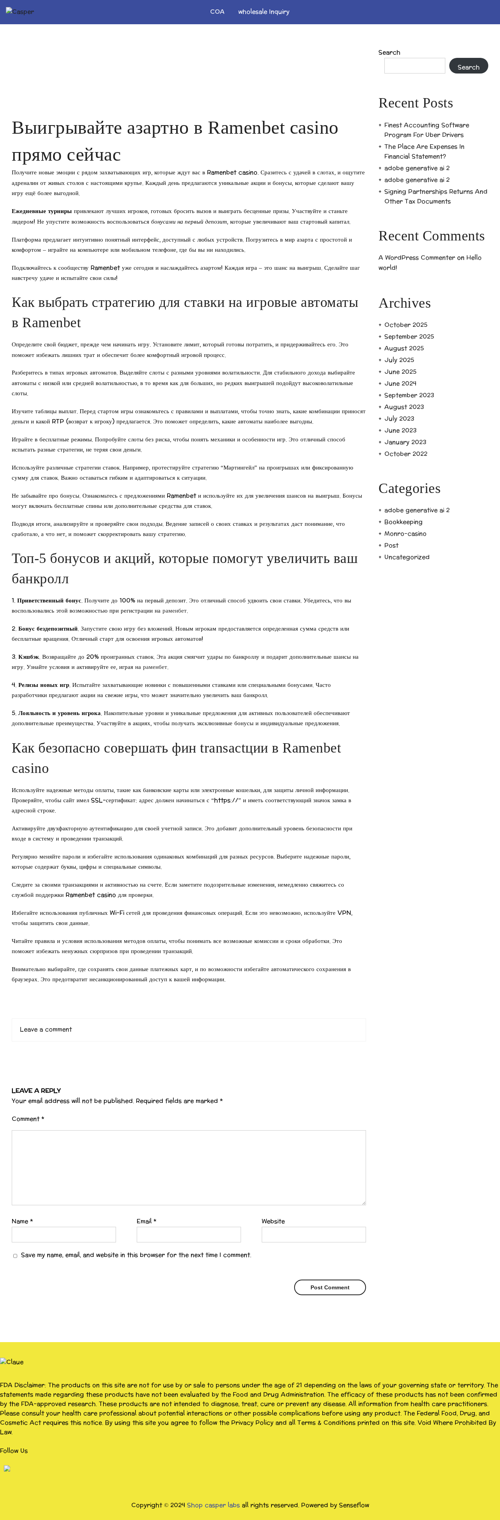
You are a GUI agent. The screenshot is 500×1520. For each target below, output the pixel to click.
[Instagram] (7, 1468)
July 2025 (399, 360)
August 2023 (404, 407)
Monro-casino (405, 534)
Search (389, 52)
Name (22, 1222)
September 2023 (409, 395)
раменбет (174, 611)
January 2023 (405, 442)
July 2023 (399, 419)
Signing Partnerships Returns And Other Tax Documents (436, 196)
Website (273, 1222)
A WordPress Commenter (417, 258)
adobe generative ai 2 (417, 168)
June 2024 (400, 383)
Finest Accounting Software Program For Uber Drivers (426, 130)
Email (147, 1222)
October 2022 (405, 454)
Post (391, 545)
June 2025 (400, 372)
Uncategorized (407, 557)
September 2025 (409, 337)
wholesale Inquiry (263, 12)
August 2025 (404, 348)
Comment (28, 1119)
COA (217, 12)
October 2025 (405, 325)
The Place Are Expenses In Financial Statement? (424, 152)
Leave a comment (46, 1029)
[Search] (483, 12)
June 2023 (400, 430)
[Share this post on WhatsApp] (189, 1053)
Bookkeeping (403, 522)
